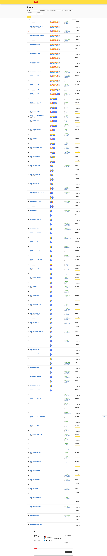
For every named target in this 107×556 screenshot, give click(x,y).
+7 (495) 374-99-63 (67, 156)
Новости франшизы (67, 532)
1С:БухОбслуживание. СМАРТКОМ (35, 30)
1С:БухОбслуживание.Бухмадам (35, 44)
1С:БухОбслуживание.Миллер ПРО (35, 237)
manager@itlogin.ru (68, 318)
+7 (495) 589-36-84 (67, 255)
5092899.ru (66, 90)
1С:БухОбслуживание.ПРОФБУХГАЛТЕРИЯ (36, 335)
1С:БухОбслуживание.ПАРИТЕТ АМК (36, 362)
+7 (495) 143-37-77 (67, 474)
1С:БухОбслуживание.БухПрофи (35, 174)
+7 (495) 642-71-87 (67, 84)
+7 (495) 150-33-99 (67, 102)
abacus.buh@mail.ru (68, 229)
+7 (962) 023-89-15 (67, 124)
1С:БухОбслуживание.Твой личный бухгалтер (37, 331)
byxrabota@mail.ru (67, 251)
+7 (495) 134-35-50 (67, 488)
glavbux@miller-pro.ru (68, 238)
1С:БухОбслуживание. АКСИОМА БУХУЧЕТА (37, 66)
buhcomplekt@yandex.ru (68, 390)
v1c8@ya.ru (66, 215)
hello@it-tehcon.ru (67, 62)
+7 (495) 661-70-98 (67, 470)
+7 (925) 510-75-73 (67, 456)
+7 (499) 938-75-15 (67, 237)
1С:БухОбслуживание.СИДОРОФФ (35, 403)
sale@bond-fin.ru (67, 40)
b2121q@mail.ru (67, 507)
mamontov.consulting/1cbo (68, 476)
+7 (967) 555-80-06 (67, 201)
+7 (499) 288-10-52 (67, 389)
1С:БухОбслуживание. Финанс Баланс (36, 524)
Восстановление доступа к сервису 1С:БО (67, 543)
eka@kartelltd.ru (67, 395)
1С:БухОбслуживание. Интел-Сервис (35, 376)
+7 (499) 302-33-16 (67, 461)
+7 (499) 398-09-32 (67, 394)
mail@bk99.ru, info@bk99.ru (69, 94)
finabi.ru (66, 81)
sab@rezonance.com (68, 413)
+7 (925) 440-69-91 (67, 506)
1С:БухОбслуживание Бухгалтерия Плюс (36, 178)
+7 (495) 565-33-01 (67, 120)
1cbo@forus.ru (67, 22)
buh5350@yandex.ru (68, 453)
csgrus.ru (66, 382)
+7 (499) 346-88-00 (67, 142)
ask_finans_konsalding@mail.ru (69, 426)
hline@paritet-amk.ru (68, 363)
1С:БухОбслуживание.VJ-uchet (35, 241)
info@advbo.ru (67, 143)
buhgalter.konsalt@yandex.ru (69, 332)
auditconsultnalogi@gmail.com (69, 58)
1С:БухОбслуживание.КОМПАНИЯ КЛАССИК (37, 35)
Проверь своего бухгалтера (58, 538)
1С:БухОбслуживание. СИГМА (34, 183)
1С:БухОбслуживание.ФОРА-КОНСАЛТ (36, 273)
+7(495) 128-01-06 (67, 286)
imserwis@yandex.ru (68, 233)
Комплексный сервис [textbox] (53, 10)
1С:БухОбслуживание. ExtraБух (35, 169)
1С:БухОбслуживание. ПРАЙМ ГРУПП (35, 353)
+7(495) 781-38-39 (67, 376)
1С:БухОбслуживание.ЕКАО (34, 295)
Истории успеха (66, 536)
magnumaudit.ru (67, 122)
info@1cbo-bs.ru (67, 148)
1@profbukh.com (67, 260)
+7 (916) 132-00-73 (67, 421)
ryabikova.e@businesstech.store (69, 372)
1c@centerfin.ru (67, 219)
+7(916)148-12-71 (67, 88)
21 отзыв (34, 130)
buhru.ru (66, 458)
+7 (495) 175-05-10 (67, 151)
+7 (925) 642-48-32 (67, 228)
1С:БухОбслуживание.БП (34, 214)
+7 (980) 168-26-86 (67, 380)
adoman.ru (66, 113)
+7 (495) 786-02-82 (67, 322)
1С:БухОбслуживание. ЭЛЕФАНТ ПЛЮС (36, 259)
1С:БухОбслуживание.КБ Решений (35, 57)
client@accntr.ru (67, 301)
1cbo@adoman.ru (67, 112)
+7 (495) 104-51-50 (67, 79)
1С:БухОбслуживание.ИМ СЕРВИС (35, 232)
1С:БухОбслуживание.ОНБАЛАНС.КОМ (36, 434)
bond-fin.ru (66, 41)
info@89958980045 (68, 404)
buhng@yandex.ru (67, 314)
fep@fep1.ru (67, 211)
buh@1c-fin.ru (67, 166)
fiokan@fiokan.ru (67, 256)
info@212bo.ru (67, 305)
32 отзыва (38, 63)
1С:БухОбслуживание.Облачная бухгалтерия (37, 102)
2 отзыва (34, 117)
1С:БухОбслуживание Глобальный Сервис (36, 187)
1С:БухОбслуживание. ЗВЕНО (34, 515)
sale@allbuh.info (67, 152)
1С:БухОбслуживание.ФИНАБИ (35, 80)
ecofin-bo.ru (66, 400)
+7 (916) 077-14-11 (67, 448)
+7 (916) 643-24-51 (67, 138)
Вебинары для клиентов (37, 540)
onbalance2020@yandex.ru (69, 435)
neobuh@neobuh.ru (67, 76)
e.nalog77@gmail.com (68, 449)
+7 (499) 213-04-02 (67, 147)
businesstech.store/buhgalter (69, 373)
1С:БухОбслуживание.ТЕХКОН (35, 62)
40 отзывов (34, 45)
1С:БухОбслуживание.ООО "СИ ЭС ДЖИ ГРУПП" (37, 380)
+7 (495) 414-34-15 (67, 21)
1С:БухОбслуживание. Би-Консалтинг (36, 93)
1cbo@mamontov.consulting (69, 475)
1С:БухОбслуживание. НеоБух (34, 75)
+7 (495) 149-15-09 (67, 30)
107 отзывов (38, 40)
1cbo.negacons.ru (67, 225)
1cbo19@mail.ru (67, 417)
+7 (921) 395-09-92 (67, 246)
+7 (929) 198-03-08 (67, 412)
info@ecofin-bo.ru (67, 399)
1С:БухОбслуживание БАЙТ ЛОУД (35, 497)
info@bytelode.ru (67, 498)
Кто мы (35, 532)
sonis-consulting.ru (67, 99)
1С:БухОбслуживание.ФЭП (34, 210)
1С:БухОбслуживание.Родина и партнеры (36, 26)
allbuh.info (66, 153)
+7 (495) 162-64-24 (67, 210)
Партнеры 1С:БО (36, 536)
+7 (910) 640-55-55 (67, 515)
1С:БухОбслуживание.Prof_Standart (35, 452)
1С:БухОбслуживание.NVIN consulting (36, 201)
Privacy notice (104, 416)
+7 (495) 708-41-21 (67, 313)
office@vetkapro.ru (67, 323)
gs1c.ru (66, 189)
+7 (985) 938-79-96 (67, 281)
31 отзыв (38, 103)
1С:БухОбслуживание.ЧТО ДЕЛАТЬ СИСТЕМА (37, 192)
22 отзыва (34, 94)
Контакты (35, 535)
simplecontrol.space (68, 440)
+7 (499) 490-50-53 (67, 129)
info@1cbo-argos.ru (68, 287)
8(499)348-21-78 (67, 165)
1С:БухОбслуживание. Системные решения (37, 205)
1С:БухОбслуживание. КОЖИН (34, 322)
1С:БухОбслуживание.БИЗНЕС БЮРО (35, 394)
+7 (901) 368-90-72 (67, 304)
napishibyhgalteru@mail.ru (68, 139)
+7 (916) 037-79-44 (67, 452)
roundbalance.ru (67, 310)
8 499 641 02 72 (67, 66)
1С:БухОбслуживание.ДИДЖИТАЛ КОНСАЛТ (37, 430)
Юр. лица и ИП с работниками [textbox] (66, 10)
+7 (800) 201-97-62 (67, 259)
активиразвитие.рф (68, 108)
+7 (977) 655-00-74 (67, 331)
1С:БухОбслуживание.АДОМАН (35, 111)
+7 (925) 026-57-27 (67, 425)
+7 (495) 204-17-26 (67, 443)
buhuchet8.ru (67, 135)
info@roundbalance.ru (68, 309)
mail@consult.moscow (68, 430)
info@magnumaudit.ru (68, 121)
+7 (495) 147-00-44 (67, 429)
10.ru (65, 283)
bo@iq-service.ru (67, 377)
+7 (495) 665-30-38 (67, 362)
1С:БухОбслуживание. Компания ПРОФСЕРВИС (37, 416)
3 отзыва (34, 112)
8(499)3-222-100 (67, 97)
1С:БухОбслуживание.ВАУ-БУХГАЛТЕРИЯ (36, 48)
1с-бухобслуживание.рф (68, 95)
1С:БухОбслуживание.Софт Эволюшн (36, 501)
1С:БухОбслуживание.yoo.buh (34, 367)
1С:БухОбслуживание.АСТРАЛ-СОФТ (36, 461)
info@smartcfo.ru (67, 480)
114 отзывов (38, 27)
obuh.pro (66, 104)
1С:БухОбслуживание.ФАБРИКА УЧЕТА (36, 129)
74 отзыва (34, 54)
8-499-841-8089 (67, 115)
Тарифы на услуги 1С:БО (47, 532)
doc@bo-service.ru (67, 130)
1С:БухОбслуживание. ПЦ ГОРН (35, 385)
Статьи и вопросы (36, 539)
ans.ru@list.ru (67, 341)
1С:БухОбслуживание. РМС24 (34, 510)
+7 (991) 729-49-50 (67, 223)
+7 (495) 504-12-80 (67, 290)
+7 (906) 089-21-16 (67, 71)
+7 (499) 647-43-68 (67, 371)
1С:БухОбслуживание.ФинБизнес (35, 84)
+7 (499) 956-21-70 (67, 192)
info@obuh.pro (67, 103)
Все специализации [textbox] (42, 10)
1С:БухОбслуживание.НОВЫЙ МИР (35, 156)
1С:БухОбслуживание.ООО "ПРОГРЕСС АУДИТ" (37, 344)
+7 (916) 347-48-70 (67, 340)
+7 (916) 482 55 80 (67, 466)
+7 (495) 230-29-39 (67, 300)
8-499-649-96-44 (67, 384)
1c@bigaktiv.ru (67, 107)
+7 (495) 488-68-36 (67, 277)
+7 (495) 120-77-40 (67, 308)
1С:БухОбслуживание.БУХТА (34, 492)
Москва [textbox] (28, 10)
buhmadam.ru (67, 45)
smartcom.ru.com (67, 32)
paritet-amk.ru (67, 364)
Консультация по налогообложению (57, 535)
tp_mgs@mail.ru (67, 247)
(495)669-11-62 (67, 93)
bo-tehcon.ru (67, 63)
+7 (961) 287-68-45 (67, 39)
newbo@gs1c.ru (67, 188)
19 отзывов (34, 58)
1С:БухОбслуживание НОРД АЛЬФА (35, 264)
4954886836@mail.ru (68, 278)
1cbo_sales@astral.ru (68, 462)
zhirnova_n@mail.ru (67, 72)
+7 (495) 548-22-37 (67, 416)
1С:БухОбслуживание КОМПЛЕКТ (35, 389)
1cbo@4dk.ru (67, 193)
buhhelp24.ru (67, 117)
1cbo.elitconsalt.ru (67, 126)
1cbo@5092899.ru (67, 89)
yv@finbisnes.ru (67, 85)
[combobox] (32, 10)
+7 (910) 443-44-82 (67, 438)
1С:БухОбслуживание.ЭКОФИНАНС (35, 398)
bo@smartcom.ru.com (68, 31)
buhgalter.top (67, 386)
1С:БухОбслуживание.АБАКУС (34, 228)
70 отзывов (34, 31)
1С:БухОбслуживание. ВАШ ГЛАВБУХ (35, 506)
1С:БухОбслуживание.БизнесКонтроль (36, 250)
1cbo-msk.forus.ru (67, 23)
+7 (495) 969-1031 (67, 295)
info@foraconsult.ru (68, 274)
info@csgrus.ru (67, 381)
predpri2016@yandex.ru (68, 134)
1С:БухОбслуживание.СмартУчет (35, 479)
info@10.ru (66, 282)
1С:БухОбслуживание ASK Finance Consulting (37, 425)
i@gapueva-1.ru (67, 125)
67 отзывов (34, 67)
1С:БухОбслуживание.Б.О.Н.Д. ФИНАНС (36, 39)
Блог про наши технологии (68, 534)
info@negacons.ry (67, 224)
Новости (35, 534)
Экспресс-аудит (56, 537)
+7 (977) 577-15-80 (67, 273)
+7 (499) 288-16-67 (67, 434)
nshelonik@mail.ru (67, 422)
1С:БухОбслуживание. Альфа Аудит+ (36, 89)
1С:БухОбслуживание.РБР (34, 488)
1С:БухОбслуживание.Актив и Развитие (36, 107)
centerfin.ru (66, 220)
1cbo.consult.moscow (68, 431)
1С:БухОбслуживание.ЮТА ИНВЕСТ (35, 313)
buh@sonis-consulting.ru (68, 98)
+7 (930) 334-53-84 (67, 497)
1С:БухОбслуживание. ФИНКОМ (35, 165)
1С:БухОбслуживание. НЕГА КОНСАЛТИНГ (36, 223)
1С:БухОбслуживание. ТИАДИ (34, 138)
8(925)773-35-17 (67, 398)
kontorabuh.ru (67, 292)
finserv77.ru (66, 54)
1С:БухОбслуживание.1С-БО (34, 196)
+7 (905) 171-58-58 (67, 479)
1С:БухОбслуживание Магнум (34, 120)
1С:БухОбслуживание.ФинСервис (35, 53)
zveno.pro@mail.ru (67, 516)
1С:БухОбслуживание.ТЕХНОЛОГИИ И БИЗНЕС (37, 371)
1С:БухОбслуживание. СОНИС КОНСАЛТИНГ (37, 98)
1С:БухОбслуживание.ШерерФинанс (35, 277)
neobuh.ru (66, 77)
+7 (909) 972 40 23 (67, 232)
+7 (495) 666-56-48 (67, 187)
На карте (78, 19)
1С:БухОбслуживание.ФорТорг (35, 470)
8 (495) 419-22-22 (67, 75)
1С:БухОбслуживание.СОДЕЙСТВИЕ (35, 219)
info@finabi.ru (67, 80)
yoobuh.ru (66, 368)
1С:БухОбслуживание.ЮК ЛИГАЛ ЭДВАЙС (36, 246)
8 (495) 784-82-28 (67, 111)
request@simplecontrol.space (69, 439)
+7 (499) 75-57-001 (67, 106)
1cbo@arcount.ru (67, 457)
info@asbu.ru (67, 67)
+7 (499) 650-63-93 (67, 407)
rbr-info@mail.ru (67, 489)
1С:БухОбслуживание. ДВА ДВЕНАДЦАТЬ (36, 304)
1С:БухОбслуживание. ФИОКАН (35, 255)
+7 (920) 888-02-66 (67, 250)
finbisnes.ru (66, 86)
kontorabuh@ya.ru (67, 291)
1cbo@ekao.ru (67, 296)
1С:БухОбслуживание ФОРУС (34, 21)
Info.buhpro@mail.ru (68, 269)
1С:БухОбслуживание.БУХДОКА (35, 421)
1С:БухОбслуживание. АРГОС (34, 286)
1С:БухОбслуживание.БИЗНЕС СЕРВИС (36, 147)
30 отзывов (38, 206)
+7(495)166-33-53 (67, 268)
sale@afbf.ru (67, 444)
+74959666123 (67, 241)
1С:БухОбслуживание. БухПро (34, 268)
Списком (74, 19)
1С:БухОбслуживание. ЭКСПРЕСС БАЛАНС (36, 519)
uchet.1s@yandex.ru (68, 385)
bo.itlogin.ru (66, 319)
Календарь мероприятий (67, 535)
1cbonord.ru (66, 265)
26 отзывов (34, 36)
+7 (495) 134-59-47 (67, 133)
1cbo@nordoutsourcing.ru (68, 263)
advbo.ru (66, 144)
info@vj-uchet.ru (67, 242)
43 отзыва (34, 85)
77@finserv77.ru (67, 53)
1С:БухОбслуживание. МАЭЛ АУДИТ (35, 71)
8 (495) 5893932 (67, 264)
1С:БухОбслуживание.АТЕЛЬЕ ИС (35, 349)
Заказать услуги (77, 27)
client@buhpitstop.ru (68, 408)
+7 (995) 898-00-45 (67, 403)
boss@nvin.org (67, 202)
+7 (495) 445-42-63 (67, 317)
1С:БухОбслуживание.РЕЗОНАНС (35, 412)
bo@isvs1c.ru (67, 116)
